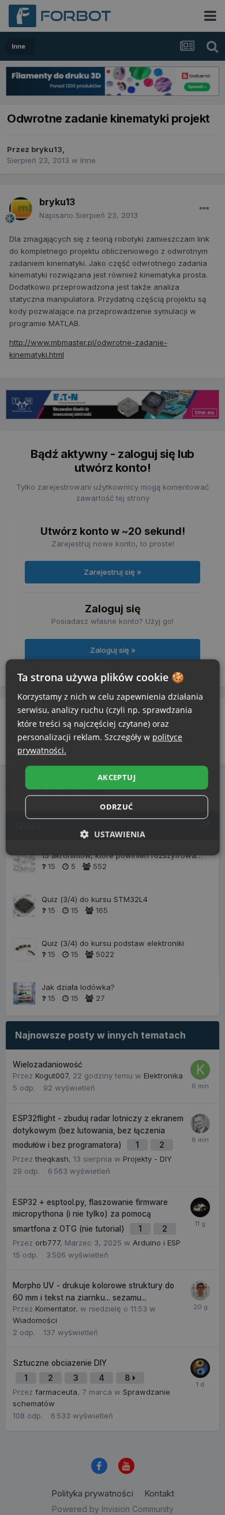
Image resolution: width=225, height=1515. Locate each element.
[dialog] (113, 757)
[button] (112, 834)
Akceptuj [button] (116, 777)
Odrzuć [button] (116, 807)
